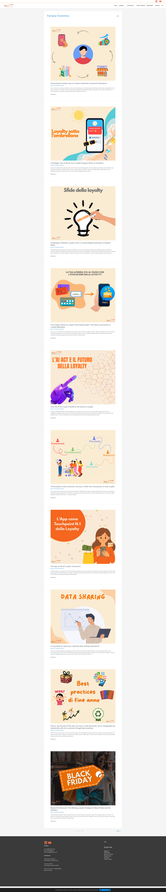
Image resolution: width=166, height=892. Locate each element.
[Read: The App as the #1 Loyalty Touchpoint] (83, 536)
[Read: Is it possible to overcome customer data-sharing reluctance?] (83, 616)
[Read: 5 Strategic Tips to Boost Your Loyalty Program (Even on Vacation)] (83, 133)
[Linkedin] (156, 1)
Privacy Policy (108, 859)
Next (118, 831)
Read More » (53, 94)
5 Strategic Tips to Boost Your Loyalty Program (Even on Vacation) (77, 163)
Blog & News (150, 5)
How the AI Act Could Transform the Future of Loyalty (72, 407)
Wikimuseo (107, 852)
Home (115, 5)
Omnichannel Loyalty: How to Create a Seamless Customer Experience (79, 83)
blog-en (52, 85)
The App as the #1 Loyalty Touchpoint (65, 566)
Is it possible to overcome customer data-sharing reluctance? (75, 646)
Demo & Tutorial (141, 5)
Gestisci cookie (105, 889)
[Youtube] (160, 1)
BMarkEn (106, 851)
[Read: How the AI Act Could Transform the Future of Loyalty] (83, 377)
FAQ (45, 874)
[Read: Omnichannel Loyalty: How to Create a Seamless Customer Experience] (83, 53)
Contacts (157, 5)
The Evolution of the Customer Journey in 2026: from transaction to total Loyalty (82, 487)
